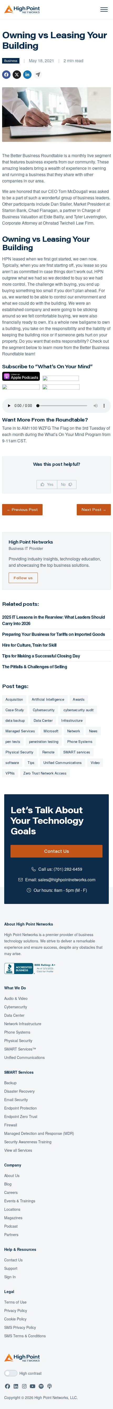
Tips (31, 762)
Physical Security (19, 751)
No (64, 484)
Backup (10, 1082)
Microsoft (51, 730)
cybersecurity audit (79, 709)
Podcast (11, 1226)
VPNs (10, 773)
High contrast (30, 1373)
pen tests (13, 741)
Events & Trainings (19, 1200)
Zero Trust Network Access (44, 773)
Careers (11, 1192)
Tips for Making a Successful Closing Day (41, 656)
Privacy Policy (15, 1310)
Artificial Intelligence (48, 699)
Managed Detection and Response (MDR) (39, 1133)
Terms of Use (15, 1302)
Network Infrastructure (22, 1023)
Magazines (13, 1217)
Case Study (15, 709)
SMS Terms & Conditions (25, 1335)
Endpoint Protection (20, 1108)
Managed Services (20, 730)
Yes (50, 484)
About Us (11, 1175)
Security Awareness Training (28, 1141)
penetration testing (44, 741)
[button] (104, 9)
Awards (79, 699)
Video (95, 762)
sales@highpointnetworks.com (66, 880)
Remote (48, 751)
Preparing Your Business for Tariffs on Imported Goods (53, 634)
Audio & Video (16, 998)
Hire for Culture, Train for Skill (29, 645)
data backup (15, 720)
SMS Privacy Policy (20, 1327)
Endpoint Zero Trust (20, 1116)
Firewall (10, 1124)
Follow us (23, 577)
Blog (8, 1184)
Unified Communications (62, 762)
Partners (11, 1234)
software (12, 762)
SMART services (76, 751)
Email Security (16, 1099)
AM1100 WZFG (35, 428)
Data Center (43, 720)
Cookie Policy (15, 1318)
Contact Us (56, 851)
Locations (12, 1209)
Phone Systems (80, 741)
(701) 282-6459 (68, 869)
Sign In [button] (10, 1276)
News (93, 730)
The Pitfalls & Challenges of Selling (34, 667)
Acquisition (14, 699)
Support (10, 1268)
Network (73, 730)
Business (10, 60)
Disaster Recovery (19, 1091)
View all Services (18, 1150)
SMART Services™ (20, 1049)
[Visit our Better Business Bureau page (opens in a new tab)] (29, 968)
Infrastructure (72, 720)
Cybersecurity (44, 709)
